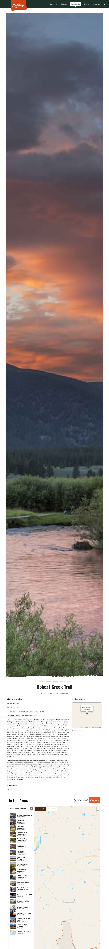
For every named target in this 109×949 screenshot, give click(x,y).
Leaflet (81, 727)
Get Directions (48, 693)
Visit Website (63, 693)
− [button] (98, 811)
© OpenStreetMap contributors (95, 727)
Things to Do (75, 4)
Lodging (64, 4)
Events (86, 4)
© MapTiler (86, 727)
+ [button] (98, 808)
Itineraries (96, 4)
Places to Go (53, 4)
